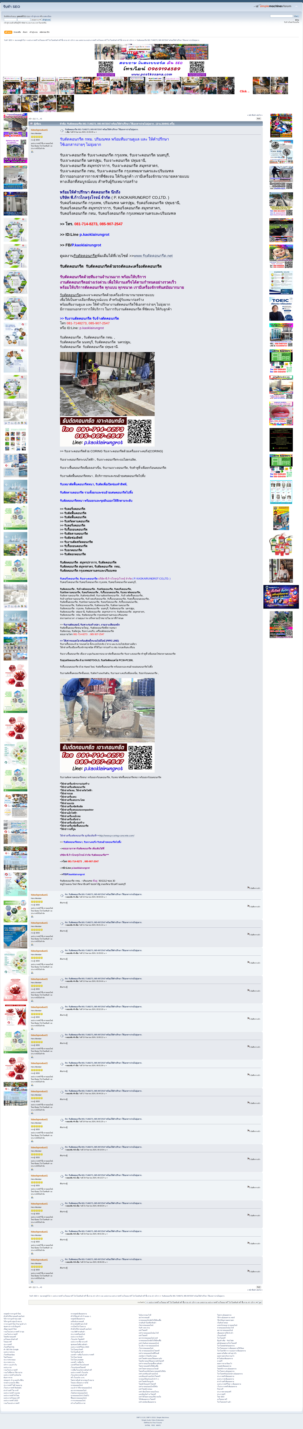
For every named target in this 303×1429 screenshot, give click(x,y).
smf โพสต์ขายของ (145, 1389)
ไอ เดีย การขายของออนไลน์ (149, 1346)
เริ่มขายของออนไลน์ (146, 1325)
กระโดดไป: (141, 1302)
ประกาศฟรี (8, 1344)
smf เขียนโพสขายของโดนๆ (149, 1392)
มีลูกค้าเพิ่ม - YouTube (225, 1340)
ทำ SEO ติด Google (11, 1349)
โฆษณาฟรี (8, 1342)
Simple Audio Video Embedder (153, 1420)
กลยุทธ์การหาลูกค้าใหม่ (12, 1314)
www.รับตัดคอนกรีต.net (153, 256)
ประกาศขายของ (9, 1360)
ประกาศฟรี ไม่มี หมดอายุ (13, 1385)
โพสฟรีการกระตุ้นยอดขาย (226, 1369)
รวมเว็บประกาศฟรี (11, 1334)
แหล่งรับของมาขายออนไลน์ (227, 1325)
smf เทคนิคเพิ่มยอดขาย (147, 1402)
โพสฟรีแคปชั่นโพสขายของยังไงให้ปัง (152, 1371)
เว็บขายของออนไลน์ (146, 1348)
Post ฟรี (220, 1389)
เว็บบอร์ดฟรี (221, 1335)
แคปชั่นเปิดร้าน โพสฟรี (147, 1394)
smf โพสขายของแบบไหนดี (148, 1369)
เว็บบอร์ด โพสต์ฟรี (77, 1339)
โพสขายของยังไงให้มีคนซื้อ (148, 1366)
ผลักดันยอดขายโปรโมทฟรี (227, 1343)
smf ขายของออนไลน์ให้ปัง (148, 1386)
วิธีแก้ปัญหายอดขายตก (225, 1320)
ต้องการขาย (8, 1377)
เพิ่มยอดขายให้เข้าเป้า (225, 1333)
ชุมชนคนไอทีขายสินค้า (79, 1344)
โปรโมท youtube (77, 1360)
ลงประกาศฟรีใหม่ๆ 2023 (80, 1347)
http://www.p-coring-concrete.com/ (116, 835)
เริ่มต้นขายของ (222, 1323)
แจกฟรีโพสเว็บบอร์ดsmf (80, 1365)
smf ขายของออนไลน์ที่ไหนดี (149, 1353)
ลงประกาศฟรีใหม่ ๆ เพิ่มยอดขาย (229, 1384)
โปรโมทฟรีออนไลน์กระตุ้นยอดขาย (230, 1374)
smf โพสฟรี (143, 1330)
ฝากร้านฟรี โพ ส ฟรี (11, 1390)
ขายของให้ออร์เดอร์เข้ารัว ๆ (149, 1379)
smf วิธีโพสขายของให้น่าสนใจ (150, 1397)
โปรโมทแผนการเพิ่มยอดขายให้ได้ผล (230, 1348)
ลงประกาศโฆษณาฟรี (12, 1398)
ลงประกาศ (8, 1367)
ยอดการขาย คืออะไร (224, 1363)
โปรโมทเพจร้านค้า (224, 1402)
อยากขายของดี (144, 1317)
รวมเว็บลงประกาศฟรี (11, 1403)
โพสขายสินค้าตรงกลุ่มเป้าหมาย (82, 1380)
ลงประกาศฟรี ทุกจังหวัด (12, 1375)
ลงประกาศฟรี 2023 (11, 1400)
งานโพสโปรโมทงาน (78, 1326)
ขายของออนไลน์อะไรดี (225, 1328)
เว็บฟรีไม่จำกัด (9, 1347)
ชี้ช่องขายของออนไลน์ (78, 1398)
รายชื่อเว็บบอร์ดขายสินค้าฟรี (81, 1370)
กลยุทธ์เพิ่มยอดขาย (78, 1319)
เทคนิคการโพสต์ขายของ (148, 1356)
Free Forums (157, 1422)
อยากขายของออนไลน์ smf (148, 1338)
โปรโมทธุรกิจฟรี (77, 1349)
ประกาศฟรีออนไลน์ (78, 1334)
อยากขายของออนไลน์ (78, 1390)
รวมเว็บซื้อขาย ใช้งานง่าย (13, 1372)
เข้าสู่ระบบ (35, 16)
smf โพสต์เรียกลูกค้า (146, 1381)
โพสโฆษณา (8, 1357)
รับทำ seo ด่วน (144, 1328)
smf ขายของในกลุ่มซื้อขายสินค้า (150, 1363)
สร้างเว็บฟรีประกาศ (78, 1403)
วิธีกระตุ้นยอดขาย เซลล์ (226, 1317)
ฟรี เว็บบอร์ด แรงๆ (77, 1377)
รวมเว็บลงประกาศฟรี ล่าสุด (14, 1332)
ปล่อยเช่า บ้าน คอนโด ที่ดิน (14, 1380)
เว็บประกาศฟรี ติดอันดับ (12, 1388)
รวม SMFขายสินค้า (78, 1332)
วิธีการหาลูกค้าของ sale (12, 1319)
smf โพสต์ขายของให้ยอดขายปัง (150, 1358)
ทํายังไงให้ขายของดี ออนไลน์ (14, 1316)
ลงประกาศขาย (9, 1352)
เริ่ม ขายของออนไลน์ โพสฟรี (149, 1351)
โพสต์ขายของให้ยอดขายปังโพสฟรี (151, 1361)
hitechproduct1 (39, 130)
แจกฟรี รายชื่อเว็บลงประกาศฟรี (82, 1355)
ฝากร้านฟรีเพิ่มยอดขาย (225, 1381)
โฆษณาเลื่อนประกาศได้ (79, 1383)
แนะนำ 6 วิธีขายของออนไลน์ (81, 1388)
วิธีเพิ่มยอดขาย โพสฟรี (147, 1399)
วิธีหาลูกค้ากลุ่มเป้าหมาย (13, 1321)
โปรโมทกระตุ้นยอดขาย (225, 1371)
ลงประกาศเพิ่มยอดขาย (225, 1379)
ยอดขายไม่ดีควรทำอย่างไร (227, 1353)
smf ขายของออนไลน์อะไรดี (149, 1333)
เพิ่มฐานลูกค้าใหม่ (10, 1329)
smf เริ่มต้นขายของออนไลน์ (149, 1343)
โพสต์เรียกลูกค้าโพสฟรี (147, 1384)
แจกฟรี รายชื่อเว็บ (77, 1362)
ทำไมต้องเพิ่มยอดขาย (225, 1358)
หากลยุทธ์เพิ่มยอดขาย (79, 1314)
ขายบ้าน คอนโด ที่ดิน (11, 1383)
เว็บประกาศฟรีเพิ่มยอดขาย (227, 1386)
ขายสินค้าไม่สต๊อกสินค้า (147, 1323)
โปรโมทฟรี (221, 1338)
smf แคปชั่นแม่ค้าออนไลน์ (148, 1374)
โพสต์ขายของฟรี (10, 1337)
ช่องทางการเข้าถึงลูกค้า (12, 1326)
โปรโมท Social (76, 1357)
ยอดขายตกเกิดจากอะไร (225, 1356)
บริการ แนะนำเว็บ (10, 1365)
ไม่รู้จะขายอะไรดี (145, 1315)
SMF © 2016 (151, 1417)
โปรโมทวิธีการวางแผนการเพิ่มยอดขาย (231, 1351)
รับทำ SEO (11, 7)
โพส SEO (220, 1397)
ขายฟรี (219, 1361)
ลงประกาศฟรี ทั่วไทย (11, 1395)
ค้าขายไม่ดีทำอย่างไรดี (79, 1324)
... (39, 119)
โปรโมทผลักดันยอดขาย (226, 1346)
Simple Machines (163, 1417)
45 (41, 119)
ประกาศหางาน (9, 1362)
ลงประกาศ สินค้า (77, 1337)
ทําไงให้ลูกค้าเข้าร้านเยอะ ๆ (81, 1316)
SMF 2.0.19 (141, 1417)
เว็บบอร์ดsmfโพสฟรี (78, 1367)
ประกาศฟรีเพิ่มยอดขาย (225, 1376)
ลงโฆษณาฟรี (222, 1399)
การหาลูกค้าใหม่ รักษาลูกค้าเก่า (15, 1324)
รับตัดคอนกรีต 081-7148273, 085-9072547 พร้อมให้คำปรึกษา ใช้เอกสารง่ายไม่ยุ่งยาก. (101, 129)
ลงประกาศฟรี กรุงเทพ (12, 1393)
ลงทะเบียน (47, 16)
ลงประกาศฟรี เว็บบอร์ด (79, 1372)
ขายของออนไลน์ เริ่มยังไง (80, 1395)
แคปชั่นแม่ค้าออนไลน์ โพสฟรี (149, 1376)
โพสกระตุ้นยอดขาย (224, 1315)
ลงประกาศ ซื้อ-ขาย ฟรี (79, 1342)
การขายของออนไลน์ (78, 1400)
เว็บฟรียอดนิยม (9, 1355)
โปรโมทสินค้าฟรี (77, 1352)
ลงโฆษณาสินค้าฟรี (11, 1339)
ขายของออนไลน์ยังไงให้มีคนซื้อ (150, 1320)
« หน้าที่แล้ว (251, 115)
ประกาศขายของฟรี (224, 1392)
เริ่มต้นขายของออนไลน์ (79, 1393)
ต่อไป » (259, 115)
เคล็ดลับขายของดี (77, 1321)
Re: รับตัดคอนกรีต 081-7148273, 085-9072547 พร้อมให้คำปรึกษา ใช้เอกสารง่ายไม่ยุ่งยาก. (103, 894)
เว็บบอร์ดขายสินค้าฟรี (79, 1375)
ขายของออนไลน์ (77, 1385)
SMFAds (147, 1422)
